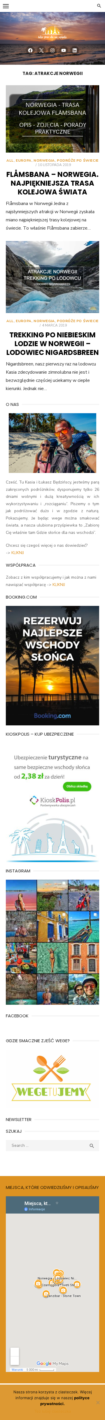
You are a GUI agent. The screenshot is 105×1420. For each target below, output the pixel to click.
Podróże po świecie (78, 160)
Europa (24, 160)
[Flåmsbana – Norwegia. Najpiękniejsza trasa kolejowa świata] (52, 119)
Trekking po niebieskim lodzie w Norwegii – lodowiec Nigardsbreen (52, 343)
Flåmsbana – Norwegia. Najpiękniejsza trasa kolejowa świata (52, 183)
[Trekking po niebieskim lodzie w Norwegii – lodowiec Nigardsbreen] (52, 277)
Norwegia (44, 160)
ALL (10, 160)
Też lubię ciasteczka (52, 1411)
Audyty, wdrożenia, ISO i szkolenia (37, 1160)
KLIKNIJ (17, 553)
